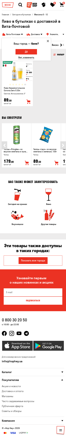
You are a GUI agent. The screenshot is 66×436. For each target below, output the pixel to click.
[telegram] (26, 333)
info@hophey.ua (12, 361)
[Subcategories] (60, 430)
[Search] (20, 4)
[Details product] (17, 71)
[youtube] (19, 333)
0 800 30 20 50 (14, 319)
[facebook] (4, 333)
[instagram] (11, 333)
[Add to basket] (26, 163)
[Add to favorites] (28, 101)
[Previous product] (4, 145)
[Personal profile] (43, 4)
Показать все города (33, 260)
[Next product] (63, 145)
